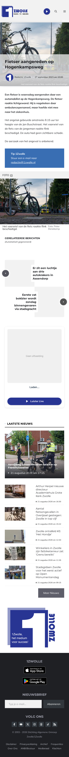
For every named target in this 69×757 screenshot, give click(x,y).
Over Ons (12, 748)
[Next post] (63, 301)
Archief (44, 744)
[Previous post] (5, 273)
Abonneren (53, 704)
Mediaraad (43, 748)
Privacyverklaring (28, 744)
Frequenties (57, 744)
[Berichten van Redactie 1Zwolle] (10, 77)
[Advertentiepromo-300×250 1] (32, 646)
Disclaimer (11, 744)
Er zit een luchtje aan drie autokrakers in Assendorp (45, 273)
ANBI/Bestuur (28, 748)
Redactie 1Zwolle (23, 77)
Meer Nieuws (51, 592)
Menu (65, 20)
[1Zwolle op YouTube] (48, 724)
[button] (55, 11)
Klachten (56, 748)
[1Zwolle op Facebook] (14, 724)
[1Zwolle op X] (27, 724)
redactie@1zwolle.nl (23, 162)
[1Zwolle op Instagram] (34, 724)
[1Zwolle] (15, 11)
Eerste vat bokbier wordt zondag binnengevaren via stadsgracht (25, 301)
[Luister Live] (47, 11)
